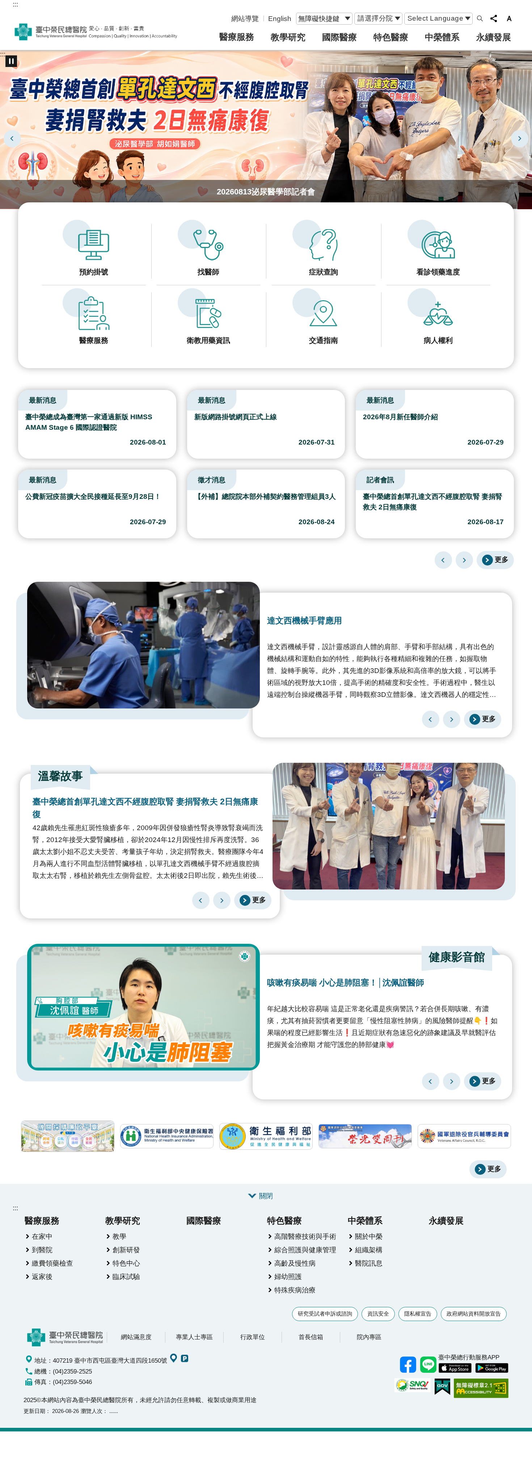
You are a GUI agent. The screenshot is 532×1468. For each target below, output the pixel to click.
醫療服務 (236, 37)
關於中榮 (369, 1236)
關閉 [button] (266, 1196)
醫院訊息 (369, 1263)
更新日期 (34, 1411)
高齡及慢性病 (295, 1263)
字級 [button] (509, 18)
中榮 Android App (491, 1368)
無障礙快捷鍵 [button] (318, 18)
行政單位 (252, 1337)
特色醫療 (390, 37)
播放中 (21, 398)
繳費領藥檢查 (52, 1263)
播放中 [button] (11, 61)
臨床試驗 (126, 1276)
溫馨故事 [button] (60, 776)
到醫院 (42, 1250)
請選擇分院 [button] (375, 18)
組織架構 (369, 1250)
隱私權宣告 (417, 1314)
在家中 (42, 1236)
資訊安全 (378, 1314)
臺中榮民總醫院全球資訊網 (95, 32)
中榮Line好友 (428, 1364)
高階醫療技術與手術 (305, 1236)
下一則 (519, 138)
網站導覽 (245, 18)
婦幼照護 (288, 1276)
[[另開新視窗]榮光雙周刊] (365, 1136)
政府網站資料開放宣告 (474, 1314)
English (279, 18)
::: (15, 4)
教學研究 (288, 37)
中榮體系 (442, 37)
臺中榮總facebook (408, 1364)
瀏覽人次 (91, 1411)
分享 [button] (493, 18)
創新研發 (126, 1250)
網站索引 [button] (479, 18)
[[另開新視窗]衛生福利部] (266, 1136)
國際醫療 (339, 37)
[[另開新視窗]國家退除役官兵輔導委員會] (464, 1136)
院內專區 (369, 1337)
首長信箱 (311, 1337)
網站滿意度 (136, 1337)
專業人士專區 (194, 1337)
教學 (119, 1236)
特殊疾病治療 (295, 1290)
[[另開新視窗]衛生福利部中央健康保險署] (167, 1136)
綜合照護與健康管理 (305, 1250)
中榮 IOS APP (455, 1368)
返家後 (42, 1276)
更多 (501, 559)
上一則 (12, 138)
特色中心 (126, 1263)
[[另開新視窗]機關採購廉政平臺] (67, 1136)
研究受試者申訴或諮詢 (325, 1314)
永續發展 (493, 37)
